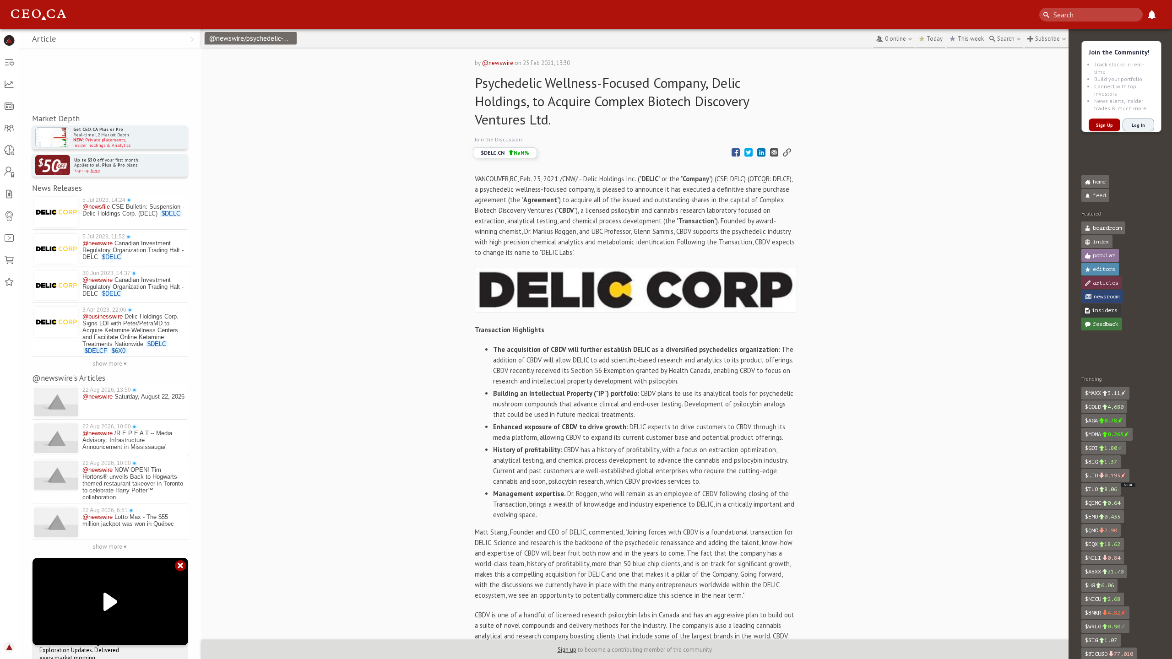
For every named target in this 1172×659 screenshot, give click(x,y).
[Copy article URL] (787, 153)
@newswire (497, 63)
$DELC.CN (505, 152)
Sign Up (1104, 125)
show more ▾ (110, 363)
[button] (9, 40)
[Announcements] (1152, 14)
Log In (1138, 125)
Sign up (567, 650)
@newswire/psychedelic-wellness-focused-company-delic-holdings (253, 38)
